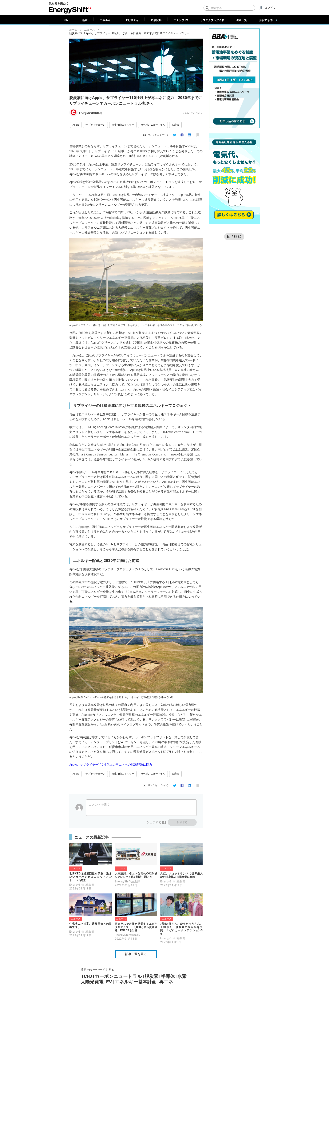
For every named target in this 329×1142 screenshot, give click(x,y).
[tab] (66, 20)
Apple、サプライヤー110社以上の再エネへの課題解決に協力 (110, 764)
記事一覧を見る (136, 954)
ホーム (73, 29)
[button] (75, 125)
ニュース (89, 29)
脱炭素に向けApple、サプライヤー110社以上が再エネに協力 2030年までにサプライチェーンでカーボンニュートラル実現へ (131, 33)
